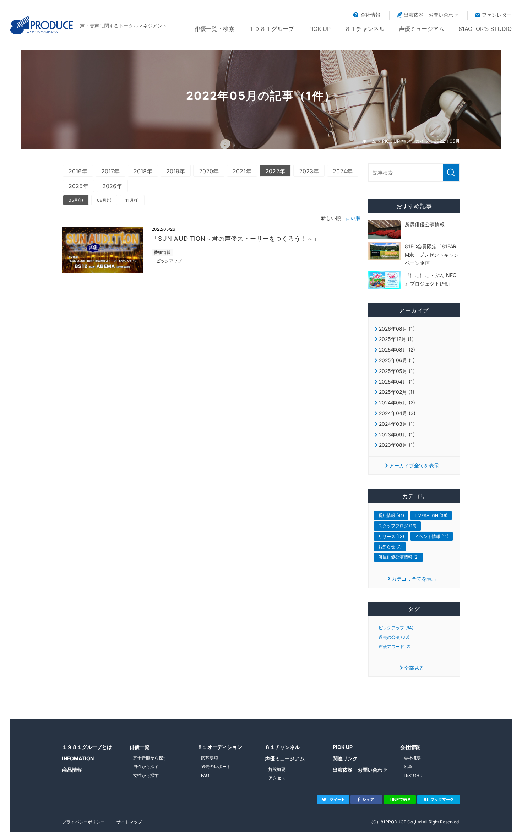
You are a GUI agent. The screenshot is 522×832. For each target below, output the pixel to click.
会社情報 (370, 15)
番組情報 (162, 252)
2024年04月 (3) (397, 413)
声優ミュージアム (421, 28)
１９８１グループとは (87, 747)
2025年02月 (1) (396, 392)
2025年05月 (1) (397, 371)
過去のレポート (216, 766)
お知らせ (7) (390, 546)
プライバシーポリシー (83, 822)
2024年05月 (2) (397, 402)
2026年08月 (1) (397, 329)
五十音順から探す (150, 758)
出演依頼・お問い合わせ (431, 15)
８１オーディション (219, 747)
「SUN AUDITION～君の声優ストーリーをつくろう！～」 (236, 238)
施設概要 (277, 769)
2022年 (275, 171)
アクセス (277, 778)
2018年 (143, 171)
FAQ (205, 775)
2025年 (78, 186)
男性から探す (146, 766)
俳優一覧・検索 (214, 28)
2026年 (112, 186)
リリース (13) (391, 536)
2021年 (242, 171)
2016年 (78, 171)
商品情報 (72, 770)
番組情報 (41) (391, 515)
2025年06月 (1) (397, 360)
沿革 (408, 766)
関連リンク (345, 758)
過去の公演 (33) (394, 637)
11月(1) (132, 200)
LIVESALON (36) (431, 515)
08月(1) (104, 200)
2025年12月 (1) (396, 339)
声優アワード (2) (394, 646)
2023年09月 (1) (397, 434)
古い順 (353, 218)
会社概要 (412, 758)
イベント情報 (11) (431, 536)
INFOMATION (78, 758)
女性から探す (146, 775)
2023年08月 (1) (397, 445)
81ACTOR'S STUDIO (485, 28)
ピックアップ (169, 260)
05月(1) (76, 200)
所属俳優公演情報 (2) (398, 557)
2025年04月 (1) (397, 382)
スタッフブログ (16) (397, 525)
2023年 (309, 171)
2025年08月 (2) (397, 350)
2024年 (343, 171)
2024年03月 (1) (397, 424)
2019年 (175, 171)
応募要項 (209, 758)
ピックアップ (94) (396, 627)
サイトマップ (129, 822)
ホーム (369, 141)
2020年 (209, 171)
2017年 (110, 171)
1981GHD (413, 775)
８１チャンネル (365, 28)
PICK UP (319, 28)
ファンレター (497, 15)
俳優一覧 (139, 747)
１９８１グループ (271, 28)
